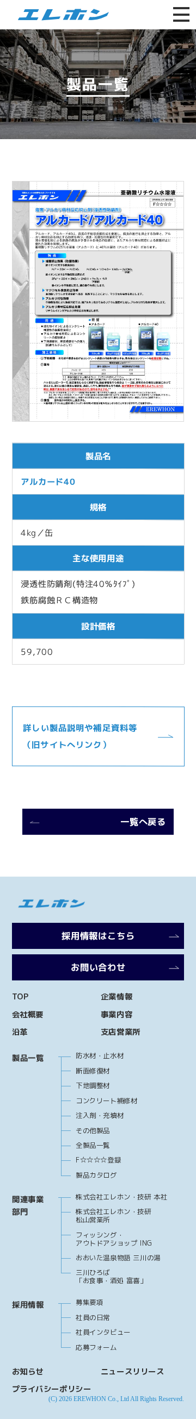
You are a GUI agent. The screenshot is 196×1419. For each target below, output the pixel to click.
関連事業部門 (28, 1205)
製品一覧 (28, 1058)
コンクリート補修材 (106, 1100)
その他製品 (93, 1130)
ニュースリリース (132, 1371)
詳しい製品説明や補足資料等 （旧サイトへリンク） (84, 736)
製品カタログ (96, 1175)
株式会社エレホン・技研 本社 (121, 1197)
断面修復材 (93, 1071)
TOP (20, 996)
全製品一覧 (93, 1145)
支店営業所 (120, 1032)
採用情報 (28, 1304)
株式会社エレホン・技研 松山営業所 (113, 1215)
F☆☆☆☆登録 (98, 1160)
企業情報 (116, 996)
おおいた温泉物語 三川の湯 (118, 1257)
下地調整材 (93, 1085)
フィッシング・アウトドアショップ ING (114, 1239)
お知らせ (28, 1371)
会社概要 (28, 1014)
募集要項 (89, 1302)
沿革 (20, 1032)
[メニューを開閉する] (181, 14)
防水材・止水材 (100, 1055)
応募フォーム (96, 1347)
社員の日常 (93, 1317)
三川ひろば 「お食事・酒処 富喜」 (111, 1276)
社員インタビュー (103, 1332)
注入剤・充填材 (100, 1115)
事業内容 (116, 1014)
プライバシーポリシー (51, 1389)
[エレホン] (59, 14)
